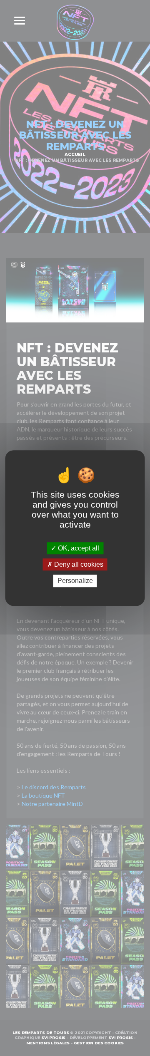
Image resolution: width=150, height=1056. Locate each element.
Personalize (75, 581)
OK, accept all (77, 548)
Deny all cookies (77, 564)
